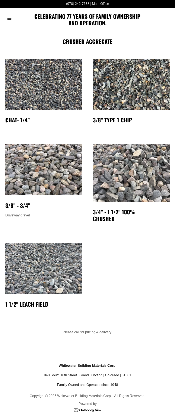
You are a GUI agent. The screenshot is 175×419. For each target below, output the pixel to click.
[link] (87, 24)
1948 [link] (114, 385)
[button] (17, 19)
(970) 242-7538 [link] (77, 4)
